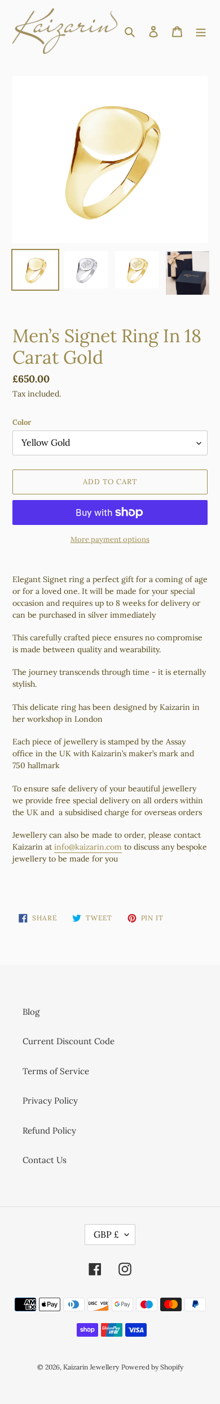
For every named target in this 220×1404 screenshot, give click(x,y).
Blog (31, 1011)
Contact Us (45, 1160)
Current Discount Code (69, 1041)
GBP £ (106, 1234)
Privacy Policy (50, 1100)
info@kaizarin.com (88, 847)
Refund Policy (49, 1130)
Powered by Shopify (152, 1367)
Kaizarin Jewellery (91, 1367)
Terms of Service (56, 1071)
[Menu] (201, 31)
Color (21, 422)
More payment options (110, 539)
